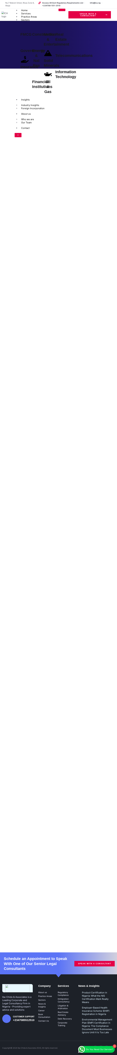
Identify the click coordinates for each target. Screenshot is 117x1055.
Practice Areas (29, 16)
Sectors (25, 19)
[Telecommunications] (59, 48)
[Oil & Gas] (48, 74)
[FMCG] (25, 27)
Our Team (26, 122)
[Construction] (36, 27)
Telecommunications (74, 55)
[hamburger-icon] (61, 10)
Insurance (29, 67)
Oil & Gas (47, 87)
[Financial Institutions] (36, 74)
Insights (25, 99)
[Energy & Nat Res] (36, 43)
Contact (25, 128)
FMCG (26, 34)
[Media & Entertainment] (48, 27)
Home (24, 10)
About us (26, 113)
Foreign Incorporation (32, 108)
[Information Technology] (59, 64)
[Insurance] (25, 59)
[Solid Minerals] (48, 53)
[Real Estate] (59, 27)
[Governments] (25, 43)
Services (26, 13)
